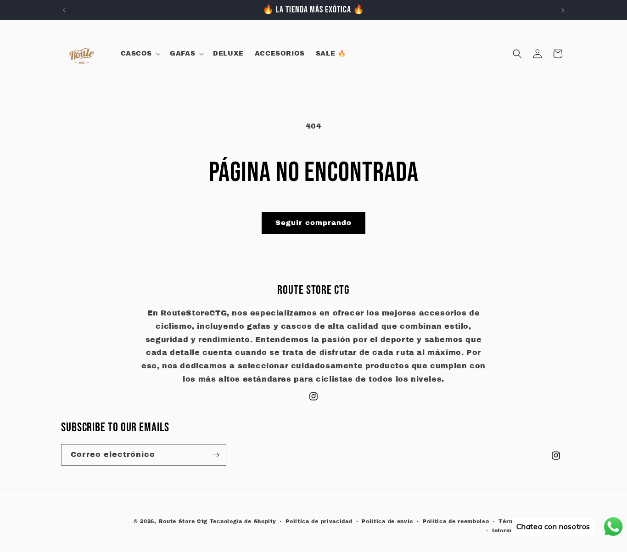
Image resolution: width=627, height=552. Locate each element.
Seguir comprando (313, 222)
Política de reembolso (456, 521)
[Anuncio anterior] (64, 10)
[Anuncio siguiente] (563, 10)
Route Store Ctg (183, 521)
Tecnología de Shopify (243, 521)
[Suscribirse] (216, 455)
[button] (140, 53)
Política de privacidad (319, 521)
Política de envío (387, 521)
